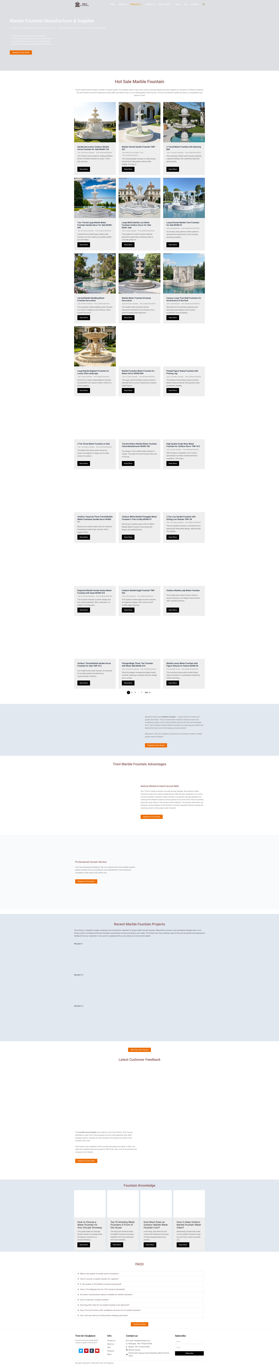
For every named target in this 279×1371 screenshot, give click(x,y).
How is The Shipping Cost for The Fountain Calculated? (102, 1289)
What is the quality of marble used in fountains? (99, 1274)
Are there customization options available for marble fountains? (106, 1295)
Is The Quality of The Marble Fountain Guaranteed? (101, 1284)
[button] (139, 1273)
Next (146, 692)
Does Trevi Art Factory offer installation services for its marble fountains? (110, 1310)
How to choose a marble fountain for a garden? (99, 1279)
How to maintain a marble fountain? (94, 1300)
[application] (141, 4)
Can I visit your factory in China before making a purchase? (104, 1315)
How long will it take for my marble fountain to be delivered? (104, 1305)
